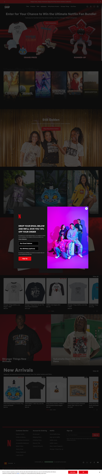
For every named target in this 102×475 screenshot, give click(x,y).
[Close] (99, 472)
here (18, 473)
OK (83, 472)
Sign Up (24, 258)
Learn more (72, 472)
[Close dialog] (86, 208)
